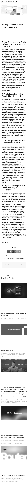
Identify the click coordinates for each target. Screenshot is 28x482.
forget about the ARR (7, 350)
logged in (11, 258)
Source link (5, 242)
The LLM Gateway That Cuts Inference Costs (13, 475)
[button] (26, 2)
